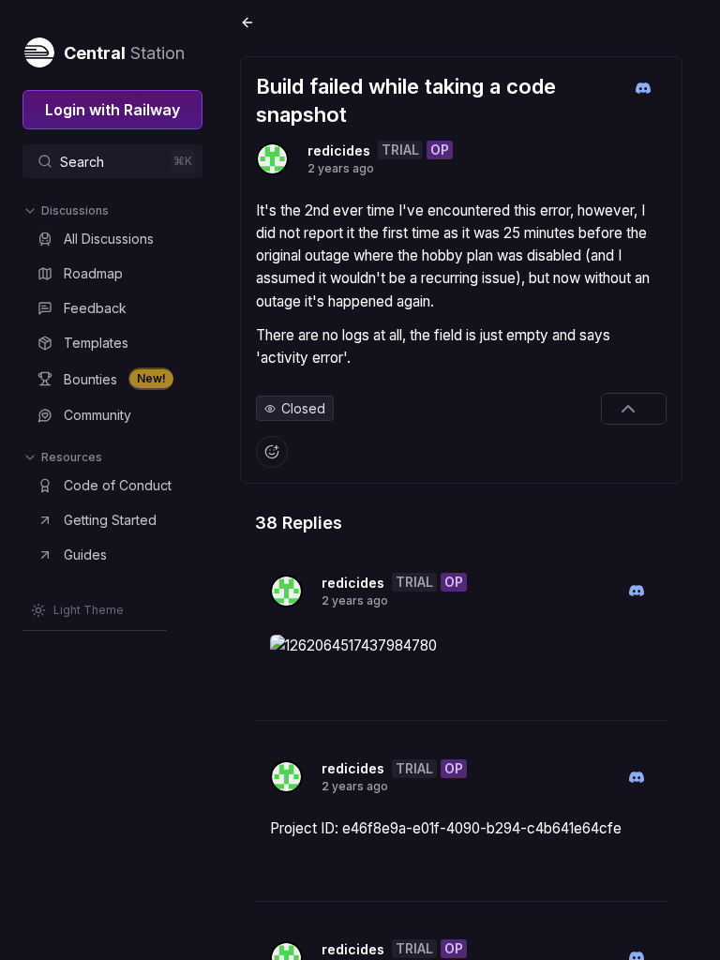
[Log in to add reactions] (272, 452)
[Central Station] (38, 49)
